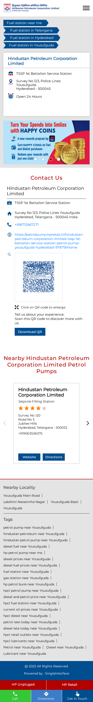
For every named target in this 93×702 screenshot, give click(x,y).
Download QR (30, 332)
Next (87, 423)
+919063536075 (30, 433)
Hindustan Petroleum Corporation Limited (42, 392)
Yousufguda (12, 508)
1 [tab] (35, 159)
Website (29, 457)
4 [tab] (58, 159)
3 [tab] (50, 159)
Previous (6, 423)
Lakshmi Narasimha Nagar (24, 502)
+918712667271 (27, 224)
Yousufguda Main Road (21, 496)
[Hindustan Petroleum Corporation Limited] (31, 11)
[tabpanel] (46, 142)
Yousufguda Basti (65, 502)
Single (57, 673)
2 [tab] (43, 159)
